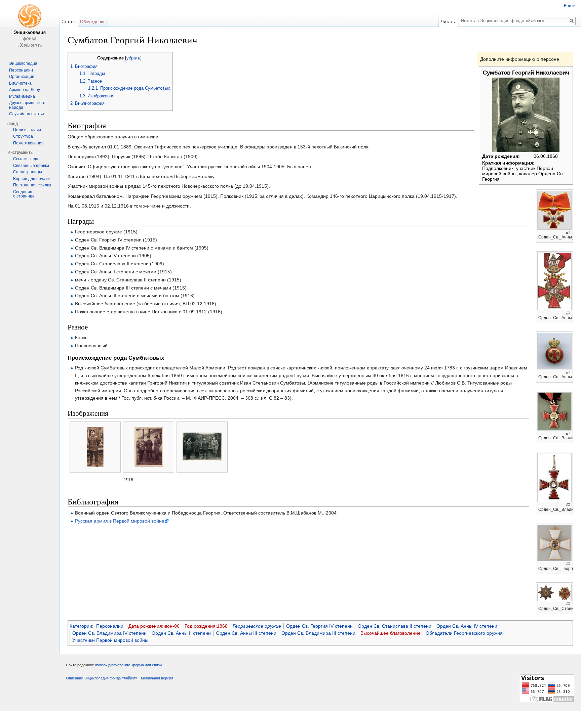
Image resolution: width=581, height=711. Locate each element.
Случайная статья (26, 114)
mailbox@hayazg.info (112, 665)
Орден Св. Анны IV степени (466, 626)
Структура (23, 136)
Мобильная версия (157, 678)
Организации (21, 76)
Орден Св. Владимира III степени (318, 633)
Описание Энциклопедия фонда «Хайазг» (101, 678)
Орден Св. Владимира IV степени (109, 633)
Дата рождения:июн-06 (154, 626)
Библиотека (20, 83)
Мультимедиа (22, 96)
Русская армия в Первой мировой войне (119, 521)
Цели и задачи (27, 130)
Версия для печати (31, 178)
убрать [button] (133, 58)
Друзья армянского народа (27, 105)
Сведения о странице (24, 194)
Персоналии (109, 626)
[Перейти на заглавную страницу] (29, 27)
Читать (448, 21)
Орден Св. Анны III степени (246, 633)
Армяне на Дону (24, 89)
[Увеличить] (568, 232)
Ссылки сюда (25, 159)
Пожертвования (28, 143)
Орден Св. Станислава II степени (394, 626)
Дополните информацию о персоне (519, 59)
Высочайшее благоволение (390, 633)
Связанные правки (31, 165)
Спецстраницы (27, 172)
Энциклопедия (23, 63)
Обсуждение (93, 21)
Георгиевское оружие (257, 626)
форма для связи (147, 665)
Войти (570, 5)
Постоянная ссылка (32, 185)
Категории (81, 626)
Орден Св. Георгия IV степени (319, 626)
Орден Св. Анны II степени (181, 633)
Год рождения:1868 (206, 626)
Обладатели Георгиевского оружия (464, 633)
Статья (69, 21)
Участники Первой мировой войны (110, 640)
